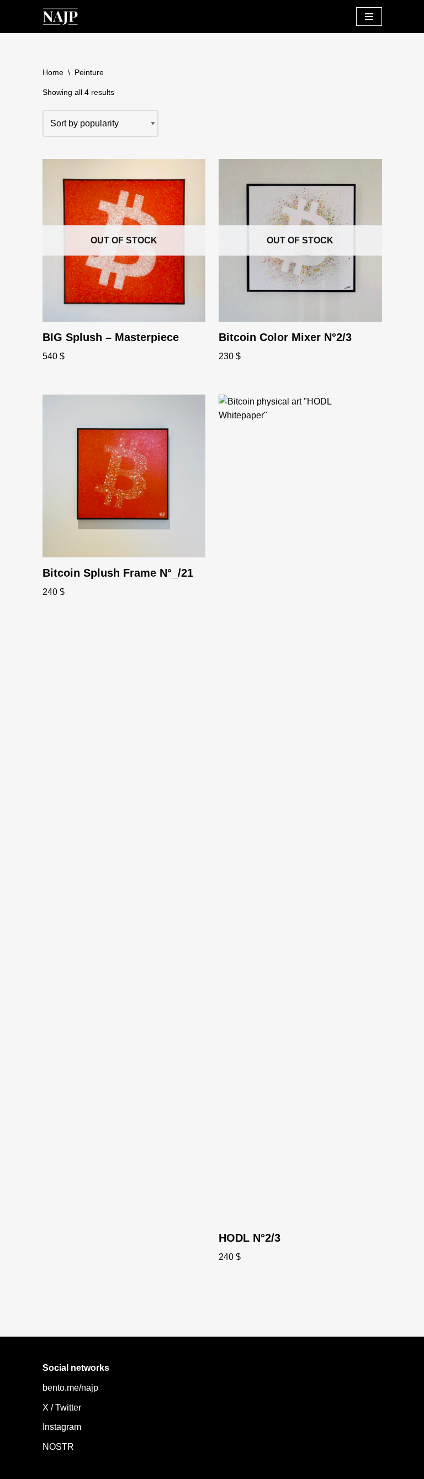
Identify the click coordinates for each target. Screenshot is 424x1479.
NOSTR (58, 1446)
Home (53, 72)
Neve (162, 1467)
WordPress (250, 1467)
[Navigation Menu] (369, 16)
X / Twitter (62, 1407)
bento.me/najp (70, 1387)
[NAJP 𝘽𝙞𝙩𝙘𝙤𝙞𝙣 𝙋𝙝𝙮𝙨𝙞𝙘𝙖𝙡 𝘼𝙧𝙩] (60, 16)
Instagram (62, 1427)
